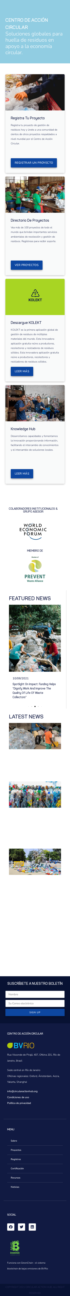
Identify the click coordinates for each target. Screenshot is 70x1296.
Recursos (15, 1169)
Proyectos (16, 1141)
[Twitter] (21, 1218)
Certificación (17, 1159)
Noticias (15, 1178)
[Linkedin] (32, 1218)
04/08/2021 (21, 678)
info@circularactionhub (20, 1082)
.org (35, 1082)
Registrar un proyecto (34, 163)
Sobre (14, 1132)
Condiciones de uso (18, 1088)
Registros (16, 1150)
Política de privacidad (19, 1094)
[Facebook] (10, 1218)
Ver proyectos (27, 265)
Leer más (22, 371)
